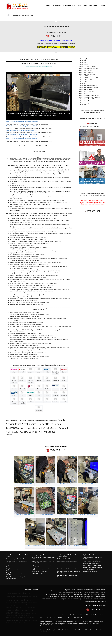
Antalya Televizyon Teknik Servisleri (94, 600)
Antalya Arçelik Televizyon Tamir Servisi (55, 591)
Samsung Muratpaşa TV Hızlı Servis (41, 555)
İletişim (102, 6)
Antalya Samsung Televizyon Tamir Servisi (53, 598)
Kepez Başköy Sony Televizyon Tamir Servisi (67, 576)
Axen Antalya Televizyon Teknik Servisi (37, 124)
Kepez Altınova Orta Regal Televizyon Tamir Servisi (42, 565)
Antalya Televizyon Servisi (73, 600)
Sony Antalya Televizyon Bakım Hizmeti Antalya (16, 569)
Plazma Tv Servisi (89, 99)
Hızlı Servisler (102, 601)
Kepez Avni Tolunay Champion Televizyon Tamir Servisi (43, 562)
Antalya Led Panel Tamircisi (67, 514)
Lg (84, 83)
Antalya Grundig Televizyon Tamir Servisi (57, 594)
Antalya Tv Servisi (90, 601)
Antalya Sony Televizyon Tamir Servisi (52, 600)
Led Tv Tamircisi (88, 82)
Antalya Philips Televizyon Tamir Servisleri (60, 596)
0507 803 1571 (93, 211)
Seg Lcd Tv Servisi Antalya (90, 555)
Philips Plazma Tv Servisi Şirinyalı (92, 561)
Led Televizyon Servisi (90, 76)
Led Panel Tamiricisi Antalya (24, 483)
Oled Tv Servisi (88, 89)
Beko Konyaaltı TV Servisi (90, 571)
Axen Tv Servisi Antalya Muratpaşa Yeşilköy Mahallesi (22, 121)
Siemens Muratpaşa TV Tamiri (91, 563)
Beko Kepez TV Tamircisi (38, 573)
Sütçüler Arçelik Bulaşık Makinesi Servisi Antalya (17, 565)
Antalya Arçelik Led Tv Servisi (14, 615)
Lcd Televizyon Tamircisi (91, 68)
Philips (86, 93)
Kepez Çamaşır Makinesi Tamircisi (19, 617)
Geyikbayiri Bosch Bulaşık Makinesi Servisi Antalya (43, 558)
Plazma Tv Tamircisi (89, 101)
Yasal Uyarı (93, 6)
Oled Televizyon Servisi (90, 85)
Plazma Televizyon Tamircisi (92, 97)
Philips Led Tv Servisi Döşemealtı (66, 559)
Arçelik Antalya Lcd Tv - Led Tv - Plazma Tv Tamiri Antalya (68, 555)
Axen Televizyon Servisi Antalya (15, 124)
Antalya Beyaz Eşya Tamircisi (16, 432)
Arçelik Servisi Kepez (34, 423)
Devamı (8, 434)
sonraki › (38, 145)
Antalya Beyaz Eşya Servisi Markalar (94, 592)
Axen (50, 124)
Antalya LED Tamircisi (66, 483)
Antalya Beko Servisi (99, 591)
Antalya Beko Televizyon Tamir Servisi (70, 592)
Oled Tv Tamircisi (89, 91)
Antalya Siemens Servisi (98, 598)
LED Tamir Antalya (45, 483)
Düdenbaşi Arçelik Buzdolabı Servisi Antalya (67, 562)
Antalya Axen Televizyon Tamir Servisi (80, 591)
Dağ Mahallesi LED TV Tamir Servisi (66, 569)
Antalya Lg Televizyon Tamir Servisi (94, 594)
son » (46, 145)
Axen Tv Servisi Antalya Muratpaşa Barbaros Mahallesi (22, 126)
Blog (73, 589)
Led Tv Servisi (88, 80)
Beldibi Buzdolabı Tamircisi (29, 602)
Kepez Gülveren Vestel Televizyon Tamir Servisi (17, 555)
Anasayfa (47, 6)
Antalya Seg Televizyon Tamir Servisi (78, 598)
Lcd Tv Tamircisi (88, 72)
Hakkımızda (57, 6)
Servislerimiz (82, 6)
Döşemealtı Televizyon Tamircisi (27, 613)
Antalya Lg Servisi (77, 594)
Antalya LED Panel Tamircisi (24, 514)
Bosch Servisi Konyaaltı (31, 427)
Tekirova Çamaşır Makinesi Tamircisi (16, 605)
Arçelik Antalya (23, 420)
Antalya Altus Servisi (83, 589)
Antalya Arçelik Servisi (98, 589)
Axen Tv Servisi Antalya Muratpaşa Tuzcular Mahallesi (22, 134)
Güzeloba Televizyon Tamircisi (14, 593)
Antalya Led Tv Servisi (28, 615)
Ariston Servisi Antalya (50, 420)
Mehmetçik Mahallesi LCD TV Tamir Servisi (92, 558)
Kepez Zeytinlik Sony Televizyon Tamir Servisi (16, 562)
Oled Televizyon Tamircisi (91, 87)
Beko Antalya (32, 420)
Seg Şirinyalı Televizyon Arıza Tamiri (41, 569)
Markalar (28, 589)
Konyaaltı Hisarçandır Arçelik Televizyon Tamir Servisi (68, 565)
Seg (85, 104)
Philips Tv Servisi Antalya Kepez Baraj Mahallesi (16, 573)
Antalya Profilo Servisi (82, 596)
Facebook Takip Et (39, 63)
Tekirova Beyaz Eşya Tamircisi (14, 602)
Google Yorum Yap (27, 63)
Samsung (86, 103)
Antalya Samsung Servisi (97, 596)
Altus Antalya (40, 420)
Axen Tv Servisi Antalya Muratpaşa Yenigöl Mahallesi (21, 138)
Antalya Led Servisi (87, 483)
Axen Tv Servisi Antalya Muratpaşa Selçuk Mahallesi (21, 130)
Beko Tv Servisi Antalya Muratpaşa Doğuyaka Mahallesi (92, 568)
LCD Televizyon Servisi (90, 66)
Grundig (86, 64)
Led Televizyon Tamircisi (91, 78)
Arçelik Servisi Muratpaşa (40, 431)
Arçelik (86, 59)
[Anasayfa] (17, 6)
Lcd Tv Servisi (88, 70)
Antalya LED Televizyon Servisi (88, 514)
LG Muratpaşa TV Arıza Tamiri (40, 571)
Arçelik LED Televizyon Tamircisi (77, 545)
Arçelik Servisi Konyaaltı (56, 427)
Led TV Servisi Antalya (34, 545)
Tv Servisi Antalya (69, 6)
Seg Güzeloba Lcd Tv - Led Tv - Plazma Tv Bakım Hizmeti (68, 572)
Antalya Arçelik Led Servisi (56, 545)
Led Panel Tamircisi (89, 74)
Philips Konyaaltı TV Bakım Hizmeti (92, 565)
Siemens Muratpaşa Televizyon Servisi (16, 559)
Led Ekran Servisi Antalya (45, 514)
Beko (85, 62)
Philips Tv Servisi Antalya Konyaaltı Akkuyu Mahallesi (15, 577)
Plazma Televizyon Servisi (91, 95)
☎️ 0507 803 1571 (56, 35)
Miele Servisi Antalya (12, 420)
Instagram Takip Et (50, 63)
